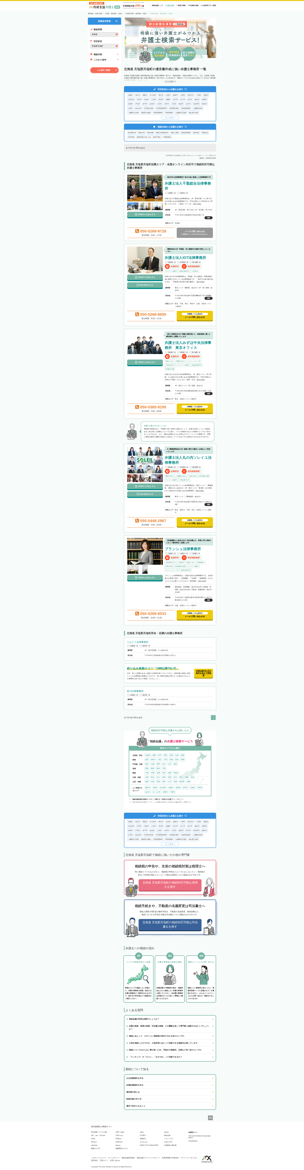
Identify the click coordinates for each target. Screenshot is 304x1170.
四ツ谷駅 (195, 262)
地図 (208, 217)
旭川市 (137, 95)
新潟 (146, 764)
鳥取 (164, 777)
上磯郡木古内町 (133, 113)
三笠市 (174, 104)
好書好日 (143, 1138)
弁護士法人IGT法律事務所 (185, 258)
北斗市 (182, 99)
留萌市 (204, 99)
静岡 (152, 768)
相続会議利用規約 (128, 1158)
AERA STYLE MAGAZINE (149, 1145)
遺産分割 (141, 133)
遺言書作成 (132, 133)
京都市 (192, 787)
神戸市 (185, 787)
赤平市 (145, 104)
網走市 (197, 99)
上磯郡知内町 (197, 108)
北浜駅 (194, 553)
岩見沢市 (191, 95)
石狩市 (139, 99)
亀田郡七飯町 (146, 113)
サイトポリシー (114, 1158)
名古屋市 (163, 787)
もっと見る (169, 118)
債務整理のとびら (122, 1148)
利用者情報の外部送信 (170, 1158)
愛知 (146, 768)
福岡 (146, 781)
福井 (175, 764)
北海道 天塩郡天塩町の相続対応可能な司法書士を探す (170, 924)
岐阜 (158, 768)
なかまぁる (144, 1142)
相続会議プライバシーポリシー (148, 1158)
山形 (176, 755)
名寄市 (166, 104)
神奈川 (153, 759)
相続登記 (196, 133)
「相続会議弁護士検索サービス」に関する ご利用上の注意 (151, 799)
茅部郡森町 (169, 113)
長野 (158, 764)
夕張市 (130, 108)
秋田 (165, 755)
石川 (169, 764)
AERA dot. (119, 1142)
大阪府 (170, 553)
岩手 (159, 755)
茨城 (171, 759)
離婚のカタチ (95, 1148)
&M (92, 1135)
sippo (142, 1132)
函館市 (145, 95)
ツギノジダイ (168, 1138)
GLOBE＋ (143, 1135)
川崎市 (165, 792)
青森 (154, 755)
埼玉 (159, 759)
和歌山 (176, 773)
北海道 (170, 193)
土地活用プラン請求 (209, 5)
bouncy (118, 1145)
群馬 (182, 759)
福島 (182, 755)
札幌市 (130, 95)
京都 (158, 773)
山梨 (152, 764)
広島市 (200, 787)
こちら (176, 802)
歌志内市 (138, 108)
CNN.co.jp (119, 1135)
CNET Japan (120, 1132)
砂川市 (188, 104)
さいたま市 (156, 792)
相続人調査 (175, 133)
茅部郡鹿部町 (158, 113)
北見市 (168, 95)
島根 (169, 777)
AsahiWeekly (192, 1141)
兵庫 (152, 773)
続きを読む (197, 204)
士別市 (159, 104)
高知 (192, 777)
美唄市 (130, 104)
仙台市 (147, 792)
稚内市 (204, 104)
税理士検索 (182, 5)
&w (97, 1135)
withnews (94, 1145)
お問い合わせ (115, 1160)
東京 (146, 759)
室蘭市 (168, 99)
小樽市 (182, 95)
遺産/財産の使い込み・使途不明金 (149, 137)
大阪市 (182, 553)
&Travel (102, 1135)
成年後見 (131, 137)
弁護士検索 (170, 5)
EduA (93, 1138)
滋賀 (169, 773)
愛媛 (186, 777)
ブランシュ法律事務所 (183, 549)
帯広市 (161, 95)
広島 (146, 777)
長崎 (158, 781)
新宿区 (182, 352)
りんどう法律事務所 (137, 642)
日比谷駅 (195, 467)
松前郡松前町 (174, 108)
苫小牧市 (153, 95)
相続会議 (167, 1135)
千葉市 (172, 792)
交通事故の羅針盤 (170, 1145)
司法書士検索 (194, 5)
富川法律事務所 (135, 691)
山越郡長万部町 (181, 113)
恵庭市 (206, 95)
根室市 (181, 104)
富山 (164, 764)
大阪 (146, 773)
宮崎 (175, 781)
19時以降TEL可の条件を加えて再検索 (203, 673)
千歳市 (198, 95)
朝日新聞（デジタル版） (99, 1132)
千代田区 (182, 262)
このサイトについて (98, 1158)
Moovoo (94, 1142)
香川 (175, 777)
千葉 (165, 759)
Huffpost (118, 1138)
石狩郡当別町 (148, 108)
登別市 (161, 99)
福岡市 (178, 787)
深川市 (175, 99)
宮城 (171, 755)
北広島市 (131, 99)
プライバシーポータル (188, 1158)
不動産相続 (167, 137)
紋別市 (152, 104)
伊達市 (146, 99)
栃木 (176, 759)
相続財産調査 (186, 133)
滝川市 (190, 99)
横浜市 (147, 787)
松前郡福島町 (186, 108)
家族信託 (205, 133)
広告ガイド (104, 1160)
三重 (164, 768)
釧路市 (175, 95)
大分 (169, 781)
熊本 (164, 781)
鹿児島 (182, 781)
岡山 (152, 777)
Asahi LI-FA (168, 1142)
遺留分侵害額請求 (162, 133)
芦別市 (137, 104)
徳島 (181, 777)
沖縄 (188, 781)
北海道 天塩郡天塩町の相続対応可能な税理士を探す (170, 884)
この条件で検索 (103, 70)
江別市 (153, 99)
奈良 (164, 773)
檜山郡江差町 (193, 113)
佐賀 (152, 781)
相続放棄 (150, 133)
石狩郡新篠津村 (161, 108)
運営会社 (94, 1160)
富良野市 (196, 104)
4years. (166, 1132)
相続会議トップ (157, 5)
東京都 (170, 262)
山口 (158, 777)
